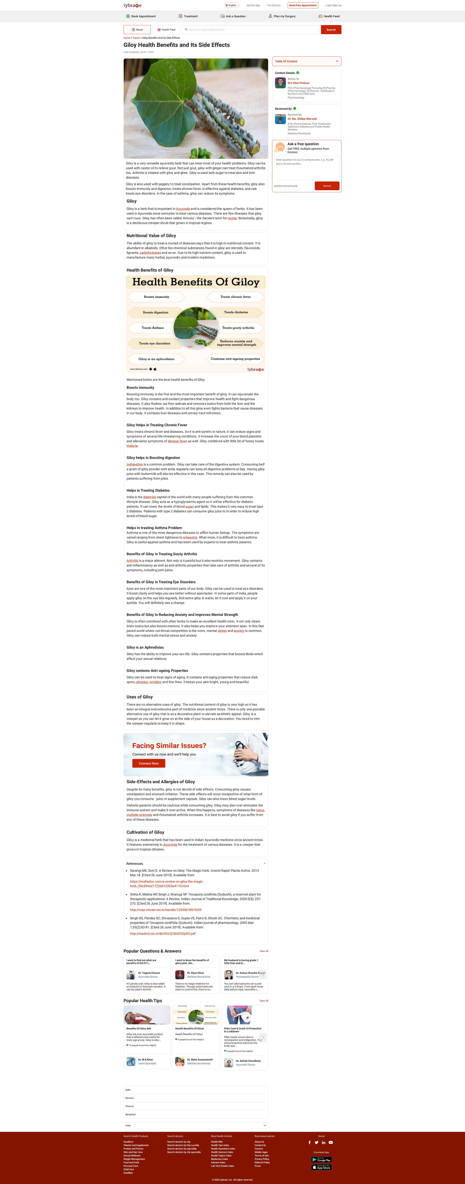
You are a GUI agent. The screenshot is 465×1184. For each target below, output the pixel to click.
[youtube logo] (331, 1143)
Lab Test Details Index (222, 1166)
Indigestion (135, 464)
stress (222, 631)
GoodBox (128, 1172)
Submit (327, 185)
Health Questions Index (223, 1148)
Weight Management (134, 1159)
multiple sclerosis (139, 815)
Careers (259, 1148)
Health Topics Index (221, 1155)
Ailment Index (218, 1162)
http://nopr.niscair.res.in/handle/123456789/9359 (165, 910)
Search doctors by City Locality (183, 1145)
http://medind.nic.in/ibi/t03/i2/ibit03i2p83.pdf (162, 933)
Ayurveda (183, 209)
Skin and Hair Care (133, 1152)
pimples (142, 682)
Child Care (129, 1169)
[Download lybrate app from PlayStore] (321, 1162)
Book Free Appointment (303, 5)
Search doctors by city (178, 1141)
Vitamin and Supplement (136, 1145)
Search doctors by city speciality (184, 1152)
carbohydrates (150, 253)
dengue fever (177, 441)
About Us (259, 1141)
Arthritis (132, 560)
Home (127, 37)
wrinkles (155, 682)
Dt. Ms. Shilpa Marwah (302, 118)
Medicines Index (219, 1159)
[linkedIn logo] (324, 1143)
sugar (189, 506)
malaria (132, 446)
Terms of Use (262, 1155)
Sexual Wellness (132, 1155)
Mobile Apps (261, 1152)
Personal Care (131, 1166)
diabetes (149, 497)
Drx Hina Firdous (298, 83)
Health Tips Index (220, 1145)
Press (258, 1166)
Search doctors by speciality (182, 1148)
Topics (136, 37)
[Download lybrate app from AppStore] (321, 1169)
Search (331, 29)
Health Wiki (217, 1141)
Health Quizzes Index (222, 1152)
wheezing (190, 537)
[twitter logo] (316, 1143)
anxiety (239, 631)
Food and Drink (131, 1162)
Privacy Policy (262, 1159)
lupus (260, 810)
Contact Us (260, 1145)
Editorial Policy (262, 1162)
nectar (232, 218)
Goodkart (128, 1141)
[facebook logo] (309, 1143)
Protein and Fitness (133, 1148)
